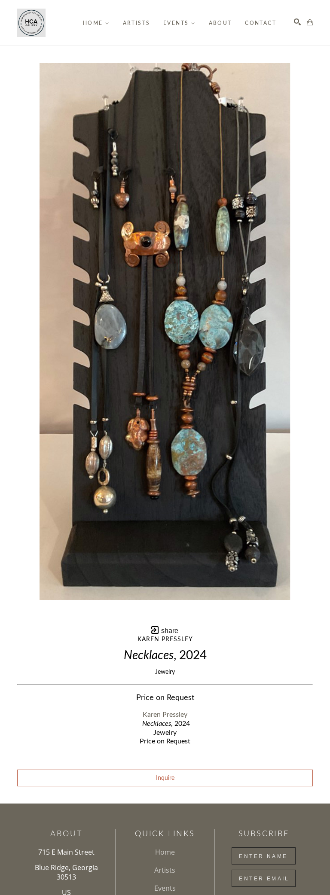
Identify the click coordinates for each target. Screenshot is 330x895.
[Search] (297, 21)
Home (165, 852)
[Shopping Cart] (310, 22)
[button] (96, 23)
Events (165, 888)
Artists (164, 870)
